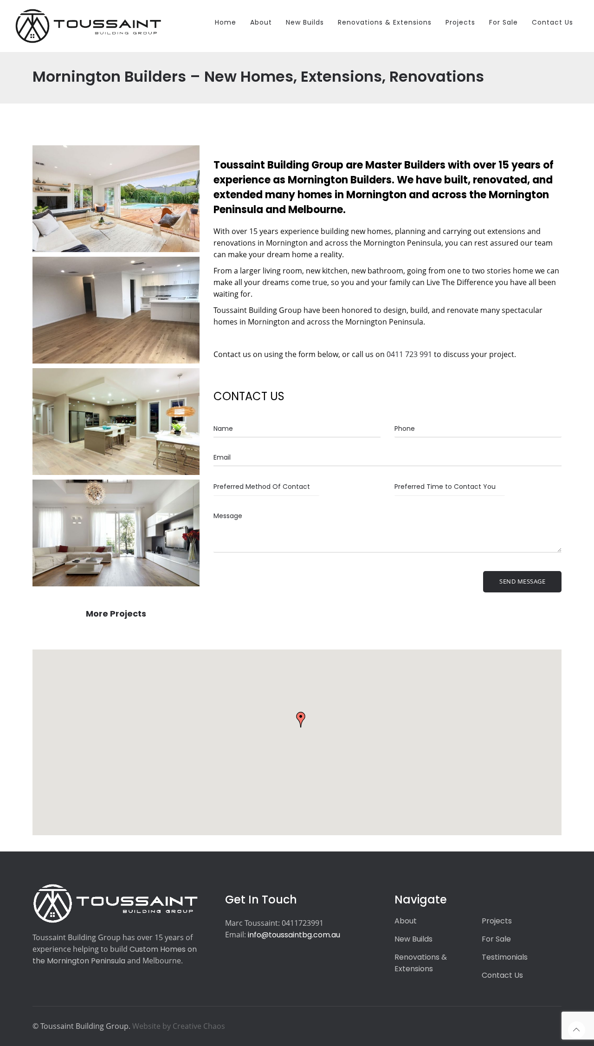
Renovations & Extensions (420, 963)
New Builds (413, 939)
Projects (497, 921)
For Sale (496, 939)
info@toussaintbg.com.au (294, 934)
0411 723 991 (409, 354)
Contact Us (502, 975)
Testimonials (505, 957)
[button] (300, 720)
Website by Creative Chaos (178, 1026)
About (405, 921)
